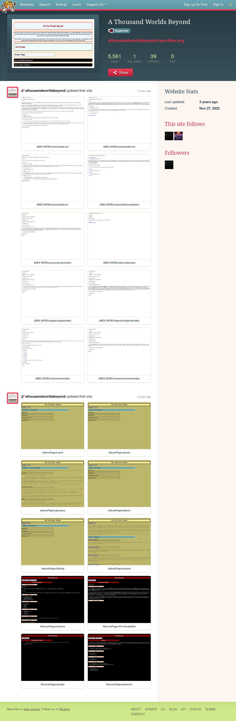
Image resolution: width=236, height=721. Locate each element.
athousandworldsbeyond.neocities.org (146, 40)
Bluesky (64, 709)
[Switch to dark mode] (231, 4)
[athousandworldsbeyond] (12, 92)
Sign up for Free (195, 4)
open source (32, 709)
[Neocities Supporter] (119, 31)
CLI (163, 709)
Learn (76, 4)
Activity (61, 4)
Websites (27, 4)
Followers (177, 153)
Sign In (218, 4)
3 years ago (144, 90)
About (136, 709)
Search (44, 4)
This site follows (185, 124)
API (183, 709)
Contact (138, 714)
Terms (210, 709)
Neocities (13, 709)
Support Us (94, 4)
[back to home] (8, 6)
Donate (151, 709)
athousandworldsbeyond (45, 90)
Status (195, 709)
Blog (173, 709)
